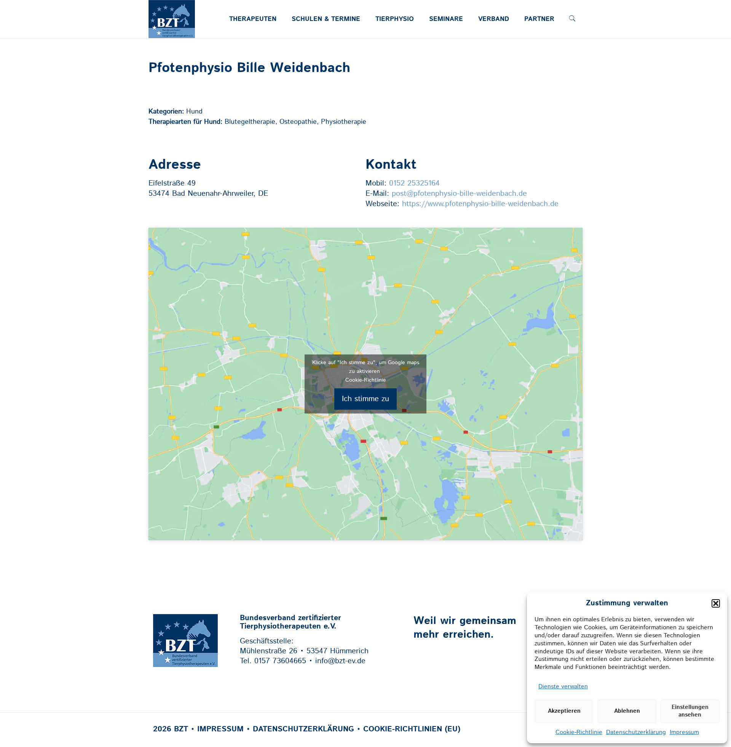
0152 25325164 (414, 183)
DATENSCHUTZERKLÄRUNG (303, 729)
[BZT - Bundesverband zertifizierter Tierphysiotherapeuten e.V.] (171, 32)
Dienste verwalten (563, 686)
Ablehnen (627, 711)
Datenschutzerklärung (636, 732)
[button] (716, 603)
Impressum (684, 732)
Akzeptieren (564, 711)
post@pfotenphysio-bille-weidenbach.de (459, 193)
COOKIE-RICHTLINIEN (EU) (411, 729)
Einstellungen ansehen (690, 711)
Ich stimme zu (365, 399)
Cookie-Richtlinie (578, 732)
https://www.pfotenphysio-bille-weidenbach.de (480, 204)
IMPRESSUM (220, 729)
